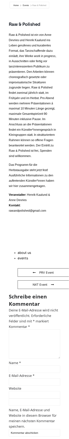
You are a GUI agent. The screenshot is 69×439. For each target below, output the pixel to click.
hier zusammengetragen (29, 186)
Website (15, 388)
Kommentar (19, 326)
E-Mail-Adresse (21, 375)
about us (24, 253)
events (23, 258)
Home (16, 5)
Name (15, 363)
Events (26, 5)
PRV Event (46, 272)
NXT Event (40, 284)
